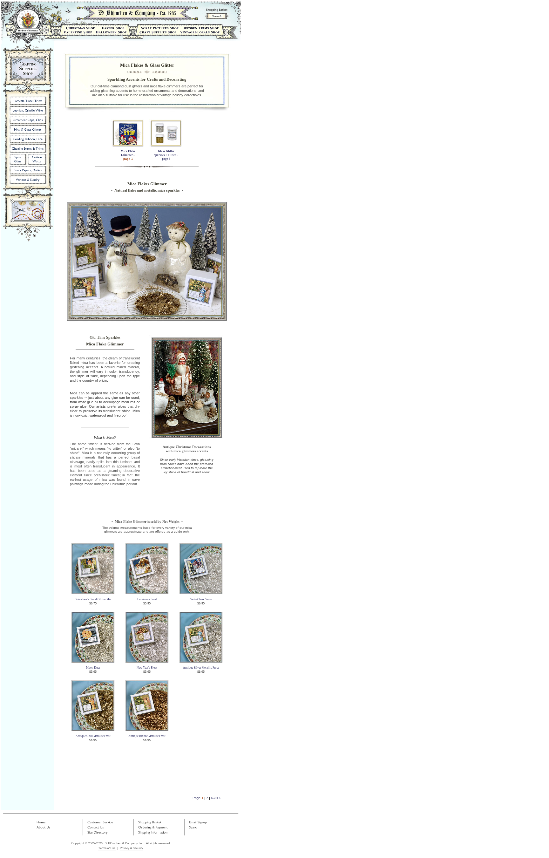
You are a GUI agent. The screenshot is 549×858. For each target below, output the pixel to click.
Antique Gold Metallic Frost (93, 736)
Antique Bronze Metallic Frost (147, 736)
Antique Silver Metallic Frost (201, 667)
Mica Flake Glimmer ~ (128, 155)
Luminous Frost (147, 599)
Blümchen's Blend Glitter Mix (93, 599)
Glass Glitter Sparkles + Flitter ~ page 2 (166, 155)
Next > (216, 798)
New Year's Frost (147, 667)
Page (197, 798)
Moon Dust (93, 667)
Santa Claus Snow (201, 599)
